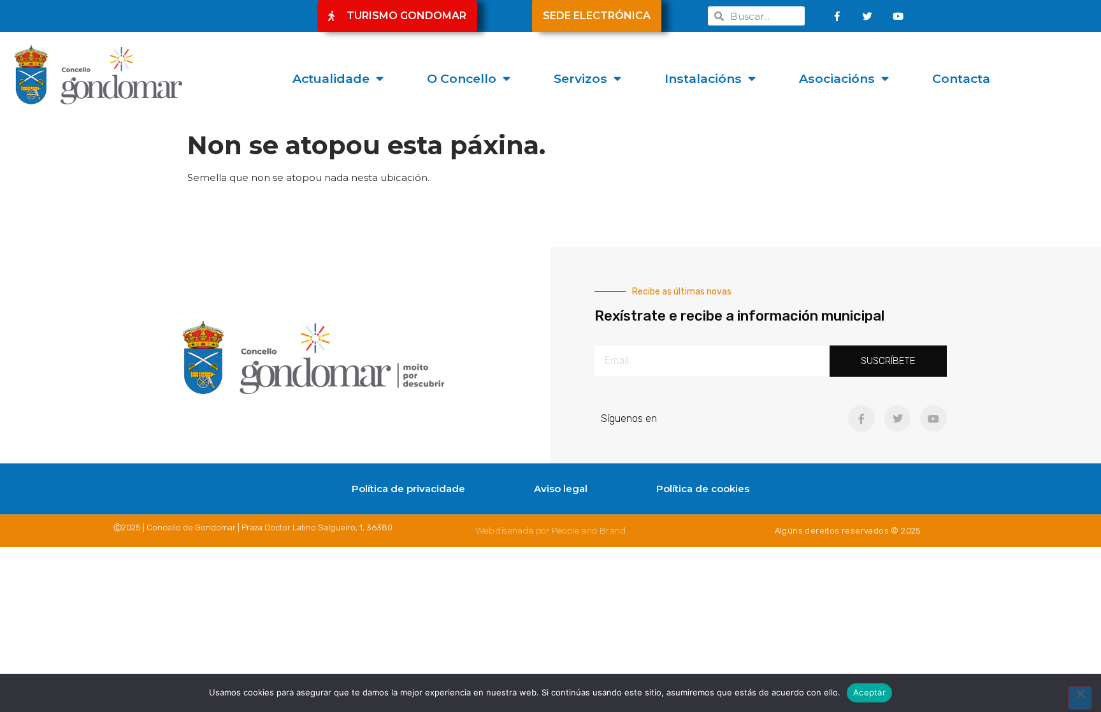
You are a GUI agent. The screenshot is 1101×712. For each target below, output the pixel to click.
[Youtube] (898, 16)
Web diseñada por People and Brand (550, 530)
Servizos (580, 78)
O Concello (461, 78)
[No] (1080, 698)
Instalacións (703, 78)
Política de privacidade (408, 489)
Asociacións (837, 78)
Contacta (961, 78)
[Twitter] (868, 16)
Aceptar (869, 692)
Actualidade (331, 78)
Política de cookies (702, 489)
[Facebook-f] (837, 16)
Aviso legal (560, 489)
